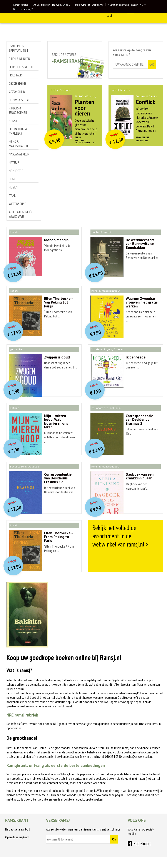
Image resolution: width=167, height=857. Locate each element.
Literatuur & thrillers (18, 131)
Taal (12, 195)
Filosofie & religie (21, 67)
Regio (12, 179)
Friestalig (16, 75)
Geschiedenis (17, 83)
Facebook (141, 843)
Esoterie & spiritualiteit (18, 48)
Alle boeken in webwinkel (51, 4)
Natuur (14, 162)
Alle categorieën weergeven (20, 214)
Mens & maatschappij (18, 143)
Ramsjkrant (20, 4)
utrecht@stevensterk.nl (138, 756)
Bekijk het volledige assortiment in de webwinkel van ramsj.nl (118, 535)
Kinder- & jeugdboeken (18, 110)
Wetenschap (17, 203)
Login (110, 15)
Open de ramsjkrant (17, 837)
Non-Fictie (16, 170)
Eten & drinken (19, 58)
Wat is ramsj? (23, 9)
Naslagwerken (19, 154)
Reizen (13, 187)
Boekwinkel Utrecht (89, 4)
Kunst (13, 121)
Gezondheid (17, 91)
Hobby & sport (19, 100)
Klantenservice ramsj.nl (125, 4)
